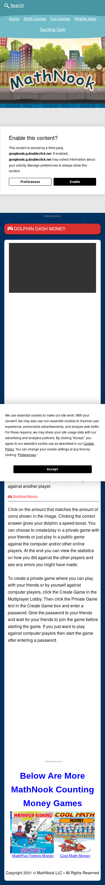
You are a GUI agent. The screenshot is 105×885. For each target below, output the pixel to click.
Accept (52, 469)
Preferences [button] (27, 454)
